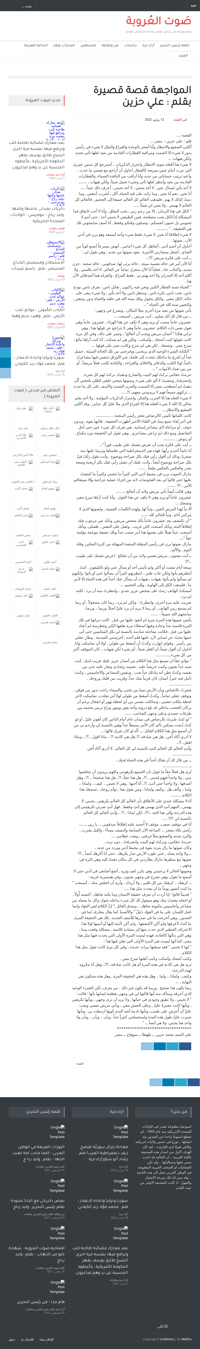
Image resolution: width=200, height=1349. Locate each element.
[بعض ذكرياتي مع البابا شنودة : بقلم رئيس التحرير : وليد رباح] (55, 1188)
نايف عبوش (23, 615)
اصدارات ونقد (64, 46)
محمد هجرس (50, 642)
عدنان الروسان (23, 588)
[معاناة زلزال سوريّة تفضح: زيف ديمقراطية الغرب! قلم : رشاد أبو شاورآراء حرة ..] (118, 1134)
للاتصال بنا (27, 1339)
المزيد (183, 56)
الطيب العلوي (50, 615)
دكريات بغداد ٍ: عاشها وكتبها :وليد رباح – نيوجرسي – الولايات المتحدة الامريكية (37, 215)
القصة (178, 119)
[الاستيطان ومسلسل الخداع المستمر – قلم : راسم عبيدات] (55, 250)
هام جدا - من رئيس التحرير (41, 1302)
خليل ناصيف (50, 588)
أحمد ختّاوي (50, 562)
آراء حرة (148, 46)
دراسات (130, 46)
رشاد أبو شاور (50, 481)
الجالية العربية (36, 46)
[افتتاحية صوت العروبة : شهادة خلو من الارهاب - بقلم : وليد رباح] (55, 1236)
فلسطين (88, 46)
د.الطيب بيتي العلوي (23, 481)
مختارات (50, 174)
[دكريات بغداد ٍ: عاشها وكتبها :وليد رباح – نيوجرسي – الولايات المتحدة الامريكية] (55, 196)
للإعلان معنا (47, 1339)
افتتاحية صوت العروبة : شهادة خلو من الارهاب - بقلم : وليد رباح (37, 1254)
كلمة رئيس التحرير (175, 46)
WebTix (186, 1339)
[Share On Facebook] (185, 1046)
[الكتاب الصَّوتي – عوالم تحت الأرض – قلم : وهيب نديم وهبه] (55, 297)
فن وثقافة (110, 46)
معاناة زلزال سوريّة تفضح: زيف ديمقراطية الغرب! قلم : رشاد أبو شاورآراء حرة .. (102, 1153)
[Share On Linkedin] (160, 1046)
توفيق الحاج (50, 508)
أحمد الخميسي (23, 562)
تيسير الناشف (23, 535)
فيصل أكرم (23, 508)
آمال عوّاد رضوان (50, 428)
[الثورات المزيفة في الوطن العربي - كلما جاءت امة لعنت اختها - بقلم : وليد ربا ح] (55, 1134)
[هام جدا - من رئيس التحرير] (55, 1289)
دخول (12, 1339)
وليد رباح (23, 428)
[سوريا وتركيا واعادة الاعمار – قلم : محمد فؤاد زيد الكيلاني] (55, 345)
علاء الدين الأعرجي (23, 454)
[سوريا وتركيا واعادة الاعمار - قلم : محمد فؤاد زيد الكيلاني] (118, 1188)
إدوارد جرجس (50, 535)
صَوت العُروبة (158, 22)
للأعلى (162, 1326)
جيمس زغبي (50, 454)
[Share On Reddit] (147, 1046)
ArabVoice (167, 1339)
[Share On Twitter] (172, 1046)
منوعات (61, 275)
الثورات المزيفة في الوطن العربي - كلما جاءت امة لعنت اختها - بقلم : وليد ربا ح (38, 1153)
